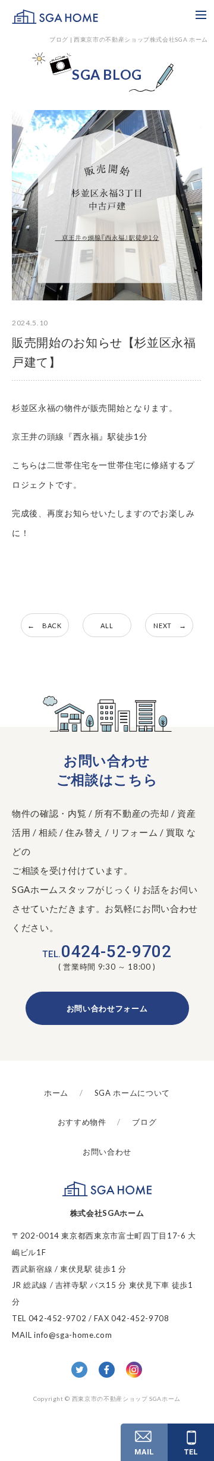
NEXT (162, 625)
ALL (106, 625)
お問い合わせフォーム (107, 1008)
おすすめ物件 (82, 1122)
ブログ (144, 1122)
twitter (79, 1370)
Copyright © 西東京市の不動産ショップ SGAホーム (107, 1398)
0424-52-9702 (106, 951)
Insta (134, 1370)
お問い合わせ (107, 1151)
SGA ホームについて (132, 1093)
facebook (107, 1370)
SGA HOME (55, 16)
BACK (52, 625)
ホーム (56, 1093)
